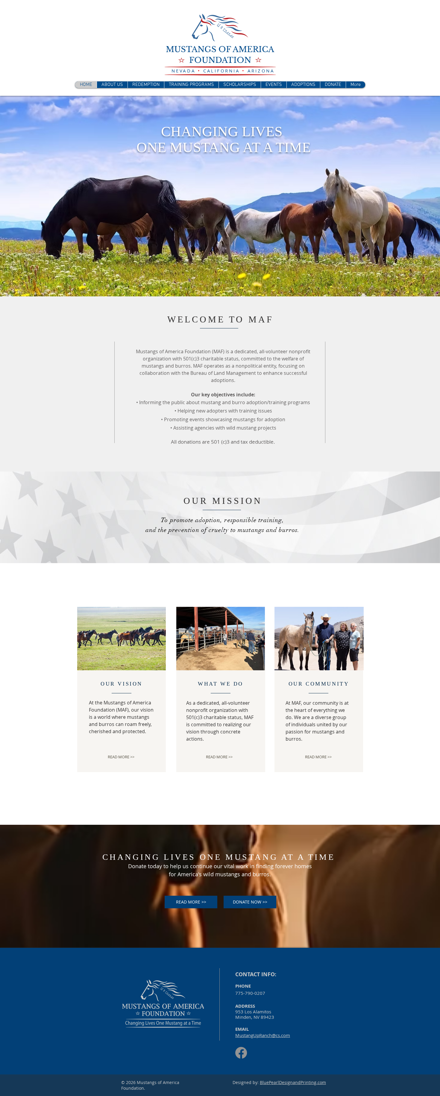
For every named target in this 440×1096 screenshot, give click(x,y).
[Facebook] (241, 1053)
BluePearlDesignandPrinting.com (293, 1082)
